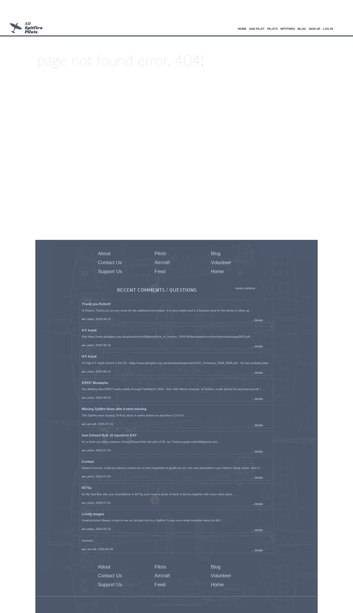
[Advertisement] (175, 11)
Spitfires (287, 28)
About (104, 253)
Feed (159, 271)
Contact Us (110, 262)
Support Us (110, 271)
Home (242, 28)
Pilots (272, 28)
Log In (328, 28)
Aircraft (162, 262)
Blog (302, 28)
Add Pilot (257, 28)
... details (257, 320)
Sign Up (314, 28)
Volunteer (221, 262)
